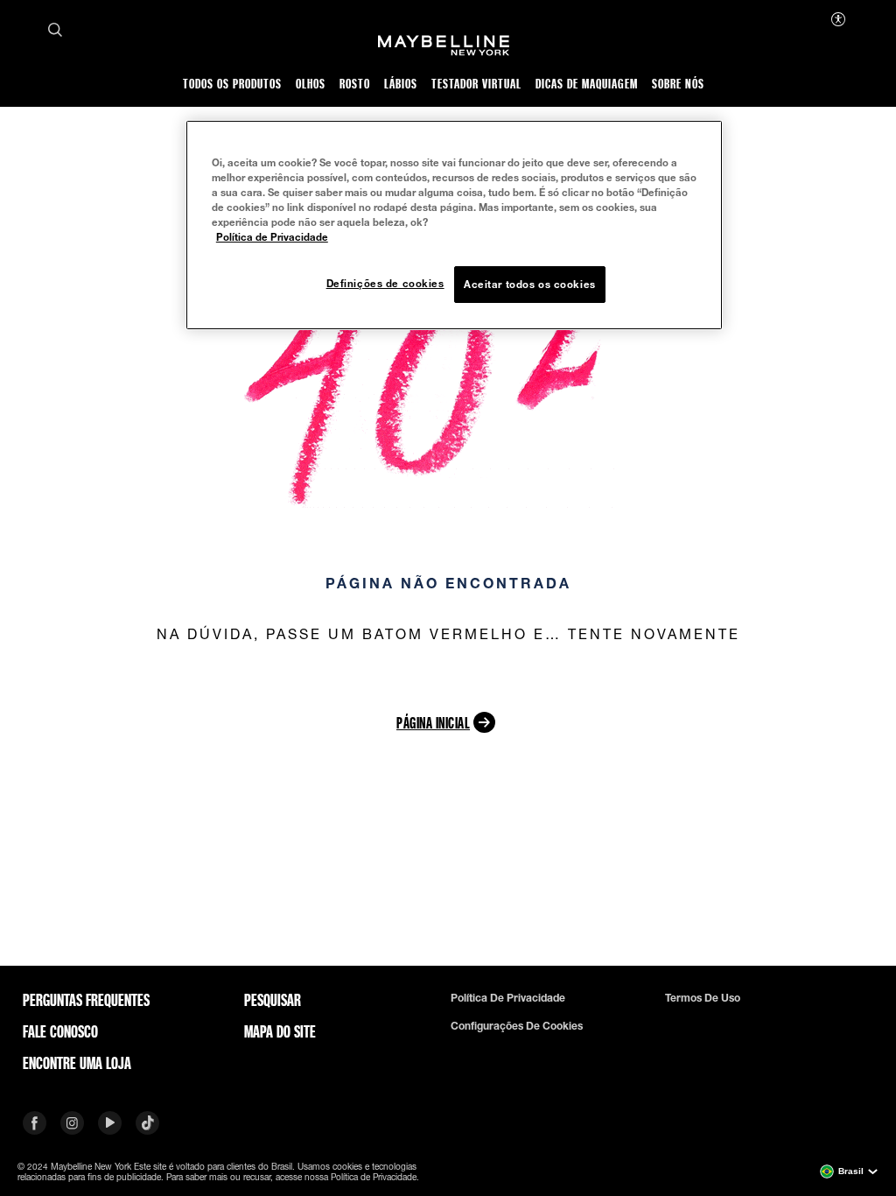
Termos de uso (702, 998)
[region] (454, 225)
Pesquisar (272, 1000)
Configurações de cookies (517, 1026)
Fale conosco (60, 1031)
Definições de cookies (385, 283)
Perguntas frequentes (86, 1000)
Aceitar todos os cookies (530, 284)
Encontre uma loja (77, 1063)
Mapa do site (280, 1031)
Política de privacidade (508, 998)
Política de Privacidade (272, 237)
